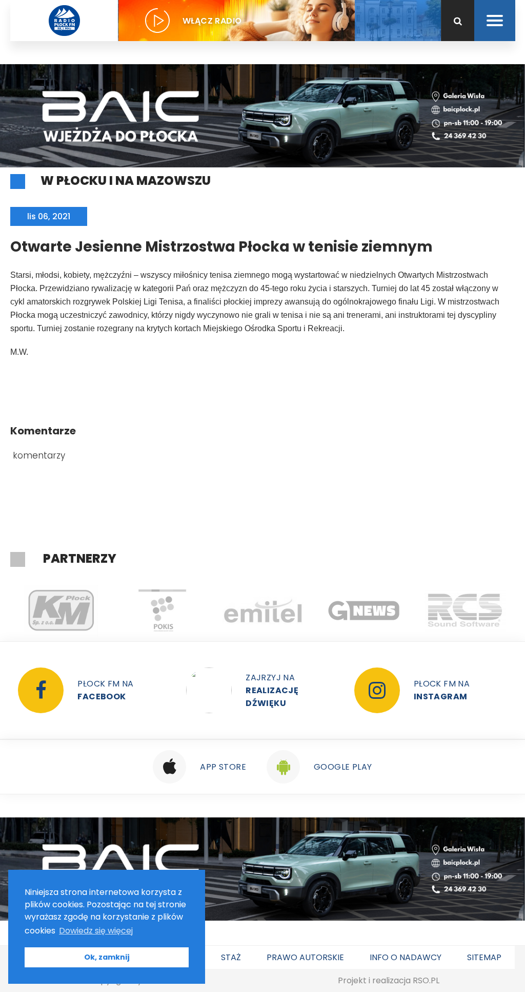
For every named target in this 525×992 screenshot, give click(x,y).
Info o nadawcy (405, 957)
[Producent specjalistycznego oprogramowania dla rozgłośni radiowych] (363, 610)
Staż (231, 957)
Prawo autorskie (305, 957)
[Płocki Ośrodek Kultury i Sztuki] (161, 610)
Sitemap (484, 957)
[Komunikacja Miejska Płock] (60, 610)
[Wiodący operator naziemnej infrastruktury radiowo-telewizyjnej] (262, 610)
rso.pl (426, 980)
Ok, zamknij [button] (107, 957)
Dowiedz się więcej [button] (96, 931)
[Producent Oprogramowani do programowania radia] (464, 610)
